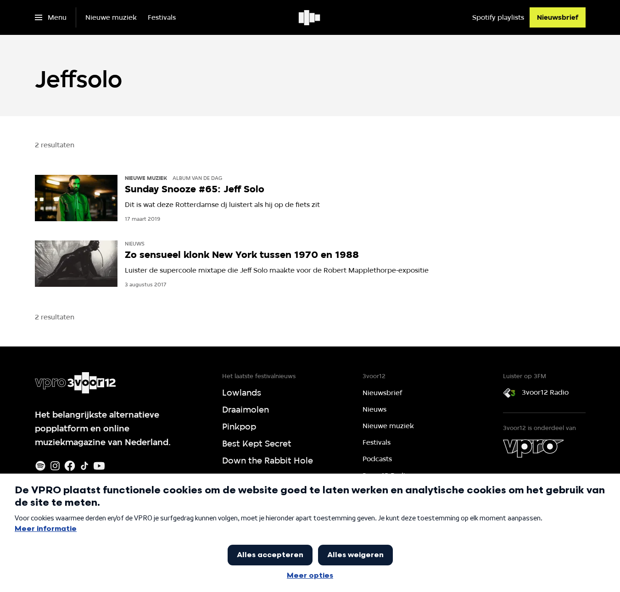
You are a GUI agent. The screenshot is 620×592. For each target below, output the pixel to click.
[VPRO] (533, 448)
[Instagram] (55, 465)
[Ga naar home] (310, 17)
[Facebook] (69, 465)
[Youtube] (99, 465)
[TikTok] (84, 465)
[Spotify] (40, 465)
